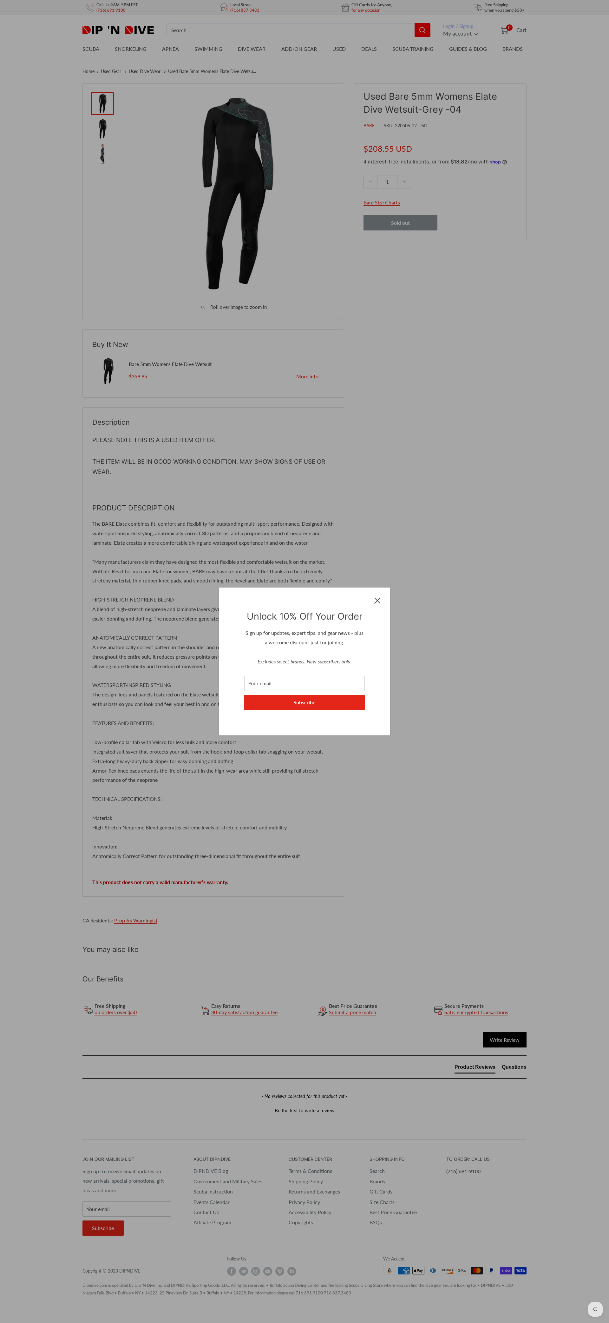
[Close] (377, 600)
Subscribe (304, 702)
